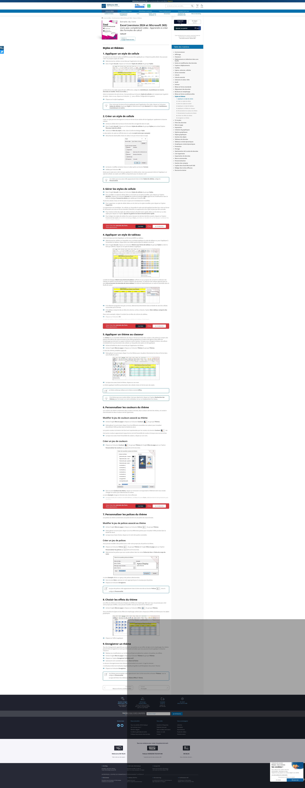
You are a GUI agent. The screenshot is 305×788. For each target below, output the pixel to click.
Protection (178, 146)
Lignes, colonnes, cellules (183, 70)
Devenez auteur (181, 734)
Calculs (177, 75)
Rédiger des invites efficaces (183, 168)
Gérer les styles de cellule (184, 103)
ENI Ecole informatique (134, 766)
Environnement (180, 52)
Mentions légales (135, 729)
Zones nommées (180, 72)
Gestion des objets (180, 137)
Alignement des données (182, 89)
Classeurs (178, 57)
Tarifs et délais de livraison (164, 729)
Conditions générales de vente (139, 732)
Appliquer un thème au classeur (186, 108)
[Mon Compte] (201, 6)
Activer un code (161, 732)
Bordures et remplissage (182, 91)
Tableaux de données (181, 139)
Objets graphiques (180, 134)
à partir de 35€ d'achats (162, 704)
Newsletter (180, 727)
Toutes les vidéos (181, 732)
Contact (159, 734)
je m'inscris (177, 714)
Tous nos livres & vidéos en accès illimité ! (152, 1)
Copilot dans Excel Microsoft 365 (185, 165)
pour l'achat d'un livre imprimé (123, 704)
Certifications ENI (183, 777)
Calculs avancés (180, 77)
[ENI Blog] (186, 748)
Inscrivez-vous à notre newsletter (133, 713)
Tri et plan (144, 689)
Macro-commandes (181, 158)
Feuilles (177, 68)
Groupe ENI (157, 766)
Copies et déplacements (182, 65)
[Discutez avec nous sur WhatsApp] (148, 6)
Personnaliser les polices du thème (187, 113)
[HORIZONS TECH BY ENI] (152, 748)
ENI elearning (157, 777)
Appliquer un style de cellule (185, 99)
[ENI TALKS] (118, 748)
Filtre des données (180, 122)
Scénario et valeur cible (182, 80)
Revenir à (127, 38)
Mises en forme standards (183, 87)
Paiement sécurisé (161, 727)
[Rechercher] (192, 6)
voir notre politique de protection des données (135, 714)
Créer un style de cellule (184, 101)
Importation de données (182, 156)
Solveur (177, 84)
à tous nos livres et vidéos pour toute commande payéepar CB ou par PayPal (142, 704)
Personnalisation (180, 161)
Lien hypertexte (180, 153)
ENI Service (106, 777)
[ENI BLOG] (2, 48)
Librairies (179, 725)
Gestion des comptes (181, 163)
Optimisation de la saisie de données (186, 151)
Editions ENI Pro (132, 777)
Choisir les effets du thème (185, 115)
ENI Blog (105, 766)
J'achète (140, 226)
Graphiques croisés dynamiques (185, 144)
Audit (176, 82)
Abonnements (181, 729)
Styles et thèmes (180, 96)
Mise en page (179, 125)
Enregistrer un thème (183, 118)
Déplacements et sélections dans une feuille (186, 60)
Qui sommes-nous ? (136, 727)
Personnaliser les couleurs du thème (187, 111)
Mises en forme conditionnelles (122, 689)
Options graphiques (181, 132)
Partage (177, 149)
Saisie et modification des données (186, 63)
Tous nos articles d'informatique (139, 725)
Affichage (178, 54)
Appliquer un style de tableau (186, 106)
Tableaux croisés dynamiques (184, 141)
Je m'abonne (159, 226)
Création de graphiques (182, 130)
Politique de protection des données (140, 734)
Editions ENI (113, 5)
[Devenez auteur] (2, 52)
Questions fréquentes (162, 725)
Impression (178, 127)
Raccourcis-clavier (180, 170)
